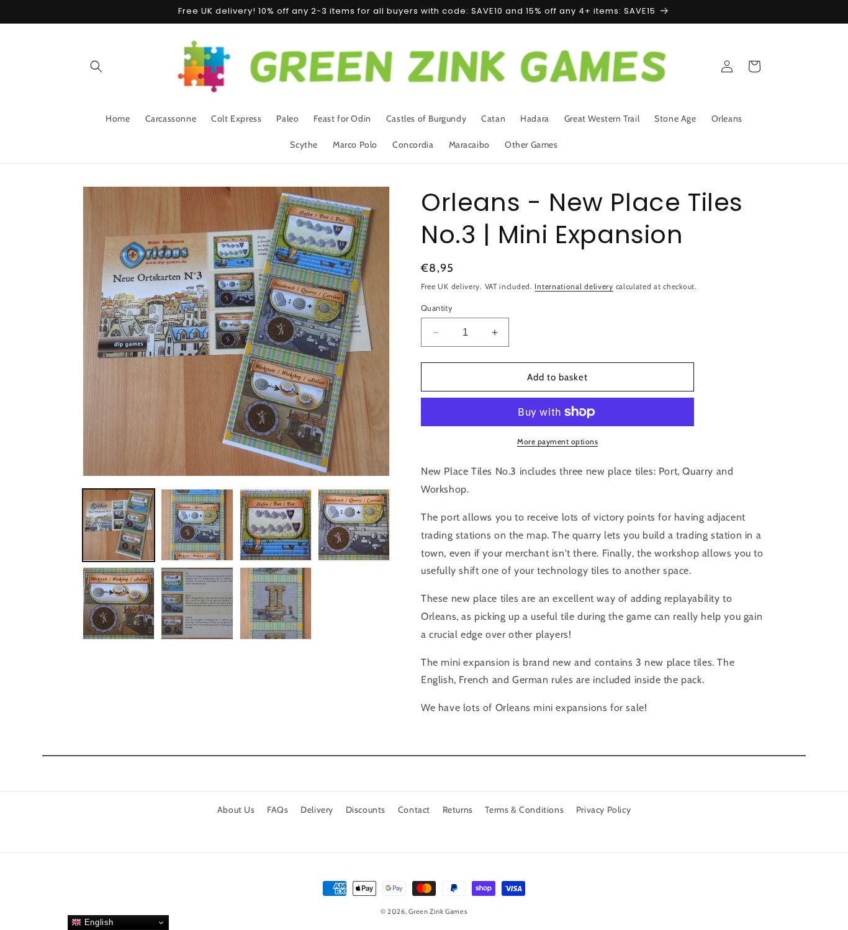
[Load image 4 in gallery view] (354, 525)
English (97, 922)
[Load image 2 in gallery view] (197, 525)
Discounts (366, 809)
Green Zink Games (437, 911)
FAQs (277, 809)
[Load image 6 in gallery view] (197, 603)
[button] (96, 66)
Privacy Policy (603, 809)
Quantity (437, 308)
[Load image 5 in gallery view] (119, 603)
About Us (236, 809)
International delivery (574, 286)
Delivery (316, 809)
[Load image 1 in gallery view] (119, 525)
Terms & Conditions (524, 809)
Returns (458, 809)
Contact (414, 809)
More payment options (557, 441)
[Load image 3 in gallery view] (276, 525)
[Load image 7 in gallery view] (276, 603)
